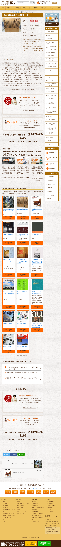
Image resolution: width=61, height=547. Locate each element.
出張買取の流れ (36, 503)
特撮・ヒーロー (50, 80)
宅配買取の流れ (36, 505)
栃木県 (46, 492)
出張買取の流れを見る (8, 177)
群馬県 (39, 492)
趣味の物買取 (20, 505)
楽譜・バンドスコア (51, 88)
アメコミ (48, 77)
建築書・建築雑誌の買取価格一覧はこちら (22, 89)
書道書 (48, 144)
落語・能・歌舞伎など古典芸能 (51, 112)
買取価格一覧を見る (22, 356)
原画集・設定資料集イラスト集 (51, 84)
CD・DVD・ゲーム (53, 158)
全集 (47, 73)
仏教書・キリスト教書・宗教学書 (51, 128)
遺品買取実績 (49, 180)
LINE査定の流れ (36, 522)
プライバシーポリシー (8, 507)
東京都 (8, 492)
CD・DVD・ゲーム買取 (23, 503)
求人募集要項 (6, 505)
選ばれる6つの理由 (36, 515)
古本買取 (51, 152)
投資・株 (48, 70)
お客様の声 (49, 187)
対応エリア (43, 8)
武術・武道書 (49, 137)
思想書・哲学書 (50, 55)
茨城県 (53, 492)
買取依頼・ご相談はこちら (29, 110)
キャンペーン (49, 191)
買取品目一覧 (52, 148)
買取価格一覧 (26, 8)
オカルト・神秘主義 (51, 63)
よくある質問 (35, 511)
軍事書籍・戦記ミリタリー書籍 (50, 59)
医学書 (48, 35)
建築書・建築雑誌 (50, 52)
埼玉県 (15, 492)
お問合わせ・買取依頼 (37, 513)
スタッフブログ (50, 195)
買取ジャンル (10, 8)
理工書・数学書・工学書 (51, 43)
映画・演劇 (49, 116)
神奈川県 (30, 492)
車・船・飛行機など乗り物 (51, 107)
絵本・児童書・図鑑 (51, 95)
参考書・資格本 (50, 99)
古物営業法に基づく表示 (9, 513)
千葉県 (22, 492)
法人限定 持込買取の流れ (38, 507)
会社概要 (57, 8)
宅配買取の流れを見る (22, 177)
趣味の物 (51, 164)
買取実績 (18, 8)
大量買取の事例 (50, 176)
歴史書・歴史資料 (50, 119)
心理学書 (48, 140)
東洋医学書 (49, 38)
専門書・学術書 (50, 31)
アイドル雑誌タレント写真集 (50, 103)
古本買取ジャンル (52, 28)
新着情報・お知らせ (51, 184)
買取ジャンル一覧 (21, 511)
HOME (2, 8)
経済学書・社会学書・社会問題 (50, 124)
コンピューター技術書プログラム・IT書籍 (51, 48)
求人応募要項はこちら (29, 127)
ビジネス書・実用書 (51, 66)
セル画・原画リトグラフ (49, 133)
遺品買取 (19, 509)
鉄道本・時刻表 (50, 91)
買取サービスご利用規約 (9, 515)
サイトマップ (6, 522)
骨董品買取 (52, 168)
